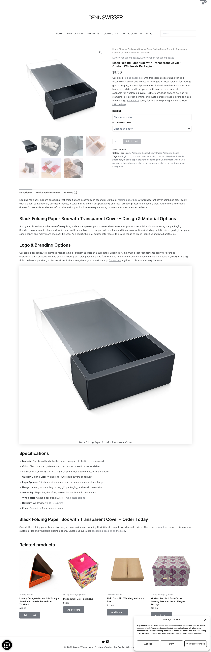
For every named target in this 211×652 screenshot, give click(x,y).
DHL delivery (119, 104)
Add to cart (132, 141)
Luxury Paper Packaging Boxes (157, 57)
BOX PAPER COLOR (121, 122)
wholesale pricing (75, 497)
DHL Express (56, 502)
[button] (205, 619)
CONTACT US (111, 33)
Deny (172, 643)
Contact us (133, 100)
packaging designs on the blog (108, 530)
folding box (155, 159)
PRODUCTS (73, 33)
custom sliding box (166, 156)
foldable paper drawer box (136, 159)
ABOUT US (93, 33)
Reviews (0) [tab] (70, 192)
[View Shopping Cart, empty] (203, 3)
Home (115, 49)
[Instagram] (108, 642)
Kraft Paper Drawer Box (173, 159)
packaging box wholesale (124, 163)
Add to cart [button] (30, 615)
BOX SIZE (117, 111)
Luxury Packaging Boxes (132, 49)
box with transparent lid (144, 156)
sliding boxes (166, 163)
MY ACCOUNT (131, 33)
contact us (161, 527)
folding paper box (133, 77)
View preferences (195, 643)
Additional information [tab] (47, 192)
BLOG (149, 33)
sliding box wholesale (148, 163)
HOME (59, 33)
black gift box (124, 156)
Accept (148, 643)
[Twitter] (103, 642)
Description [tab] (25, 192)
